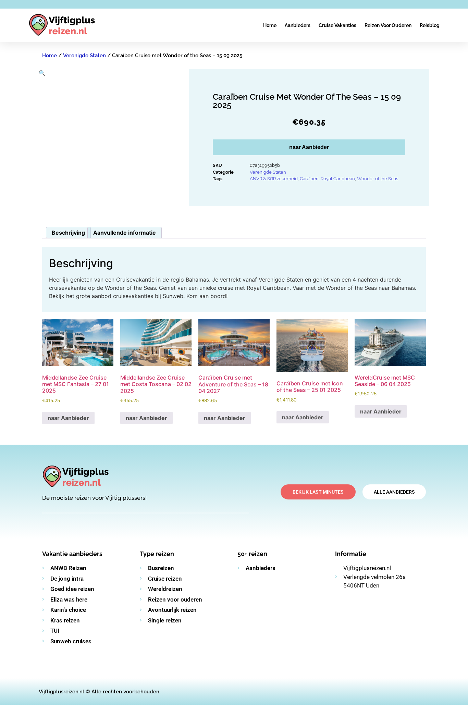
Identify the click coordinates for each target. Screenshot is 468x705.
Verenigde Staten (84, 55)
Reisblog (430, 25)
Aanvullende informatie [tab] (124, 232)
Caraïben (309, 178)
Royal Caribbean (338, 178)
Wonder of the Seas (377, 178)
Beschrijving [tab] (68, 232)
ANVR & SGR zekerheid (274, 178)
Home (269, 25)
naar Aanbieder (309, 147)
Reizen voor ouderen (388, 25)
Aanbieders (297, 25)
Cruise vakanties (337, 25)
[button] (42, 73)
